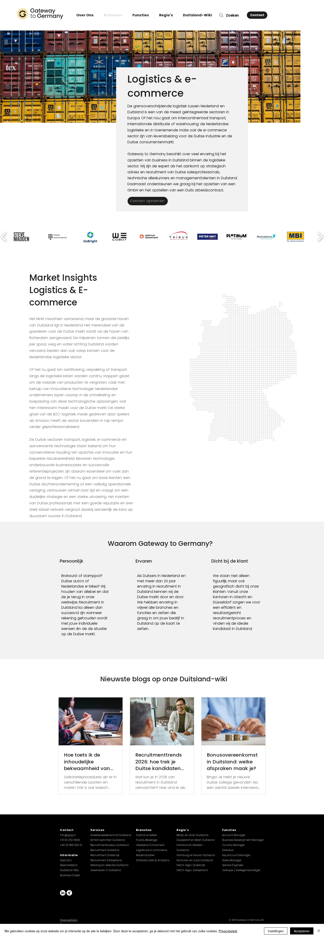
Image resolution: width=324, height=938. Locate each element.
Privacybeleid (228, 931)
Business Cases (70, 875)
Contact (66, 830)
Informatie (69, 855)
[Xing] (69, 893)
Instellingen (276, 931)
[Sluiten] (318, 930)
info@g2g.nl (68, 835)
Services (97, 830)
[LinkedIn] (62, 893)
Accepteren (302, 931)
